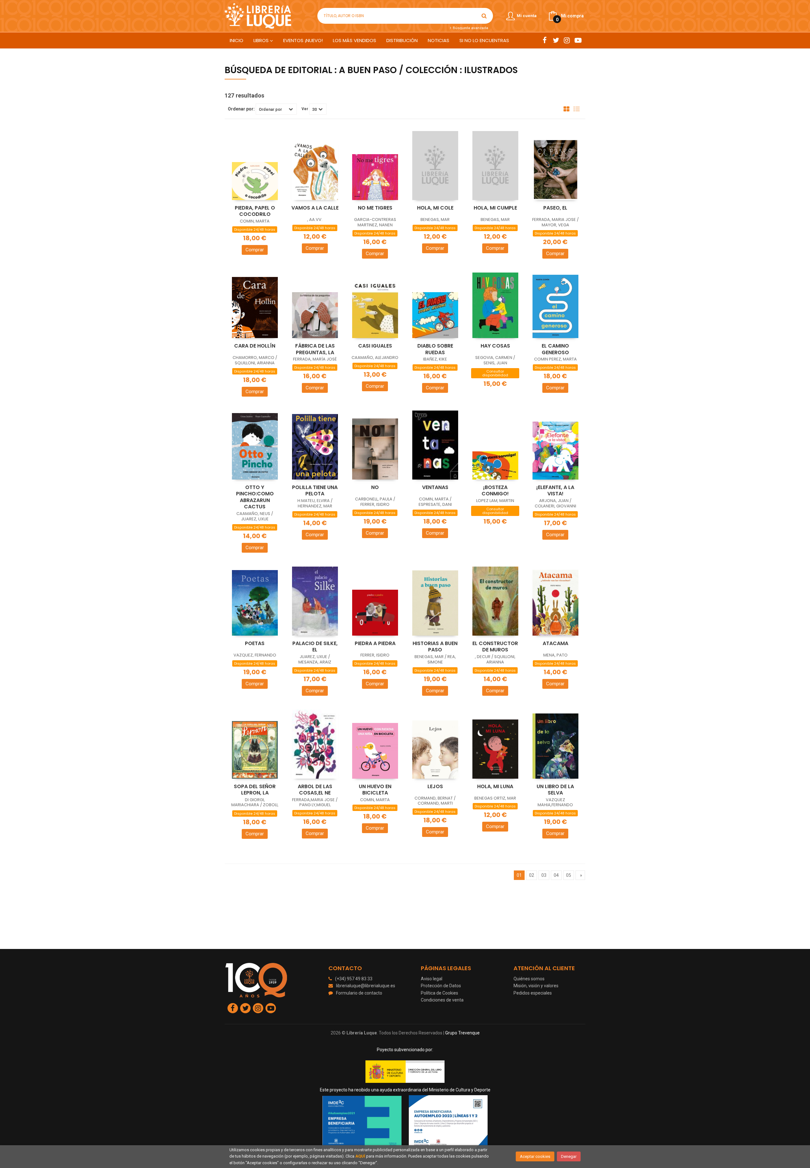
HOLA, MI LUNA (495, 786)
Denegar (568, 1156)
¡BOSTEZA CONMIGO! (495, 491)
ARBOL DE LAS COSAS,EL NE (315, 790)
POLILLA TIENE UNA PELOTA (315, 491)
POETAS (255, 643)
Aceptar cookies (535, 1156)
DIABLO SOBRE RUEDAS (435, 349)
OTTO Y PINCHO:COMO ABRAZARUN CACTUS (255, 497)
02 (531, 875)
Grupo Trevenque (462, 1032)
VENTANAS (435, 487)
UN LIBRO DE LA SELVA (555, 790)
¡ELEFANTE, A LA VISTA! (555, 491)
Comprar (255, 250)
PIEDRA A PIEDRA (375, 643)
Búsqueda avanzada (470, 28)
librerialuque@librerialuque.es (365, 985)
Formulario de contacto (359, 992)
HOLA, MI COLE (435, 207)
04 (556, 875)
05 (568, 875)
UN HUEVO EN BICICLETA (375, 790)
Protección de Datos (441, 985)
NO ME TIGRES (375, 207)
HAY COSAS (495, 345)
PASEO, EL (555, 207)
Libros (261, 40)
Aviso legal (431, 978)
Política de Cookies (439, 992)
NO (375, 487)
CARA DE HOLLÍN (254, 345)
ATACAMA (555, 643)
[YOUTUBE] (578, 40)
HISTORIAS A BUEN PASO (435, 647)
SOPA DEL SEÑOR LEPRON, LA (255, 790)
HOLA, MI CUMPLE (495, 207)
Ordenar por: (241, 109)
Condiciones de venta (442, 999)
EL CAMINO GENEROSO (555, 349)
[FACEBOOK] (544, 40)
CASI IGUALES (375, 345)
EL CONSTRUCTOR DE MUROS (495, 647)
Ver (305, 109)
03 (543, 875)
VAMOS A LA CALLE (315, 207)
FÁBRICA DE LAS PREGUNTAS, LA (315, 349)
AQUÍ (360, 1156)
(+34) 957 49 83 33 (353, 978)
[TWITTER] (556, 40)
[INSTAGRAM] (567, 40)
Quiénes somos (529, 978)
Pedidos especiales (533, 992)
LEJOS (435, 786)
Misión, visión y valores (536, 985)
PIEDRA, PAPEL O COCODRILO (255, 211)
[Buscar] (484, 16)
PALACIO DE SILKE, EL (315, 647)
